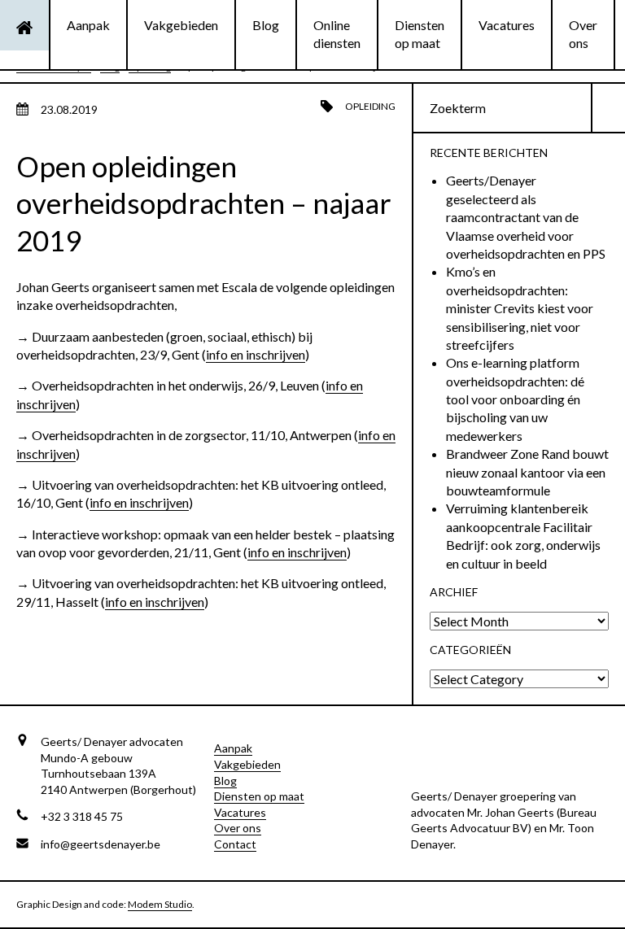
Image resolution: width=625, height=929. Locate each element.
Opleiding (370, 106)
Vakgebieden (181, 25)
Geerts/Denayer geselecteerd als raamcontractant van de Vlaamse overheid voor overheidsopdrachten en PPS (525, 216)
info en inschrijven (255, 354)
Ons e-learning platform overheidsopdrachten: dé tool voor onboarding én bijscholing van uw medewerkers (515, 399)
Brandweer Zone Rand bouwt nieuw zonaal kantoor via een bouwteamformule (527, 472)
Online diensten (337, 33)
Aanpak (88, 25)
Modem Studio (160, 904)
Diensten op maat (419, 33)
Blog (265, 25)
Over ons (583, 33)
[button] (608, 108)
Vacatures (507, 25)
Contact (235, 844)
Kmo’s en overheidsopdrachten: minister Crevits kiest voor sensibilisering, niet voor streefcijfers (519, 308)
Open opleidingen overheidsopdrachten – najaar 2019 (203, 203)
